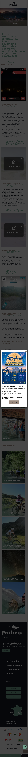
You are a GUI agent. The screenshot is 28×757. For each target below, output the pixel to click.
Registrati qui (14, 402)
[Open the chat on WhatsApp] (25, 747)
